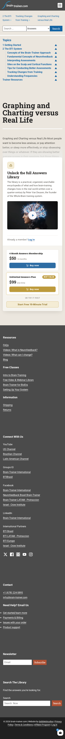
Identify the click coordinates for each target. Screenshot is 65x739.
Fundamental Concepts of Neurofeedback (30, 56)
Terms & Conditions (24, 724)
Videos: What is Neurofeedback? (20, 350)
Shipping (8, 405)
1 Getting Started (12, 45)
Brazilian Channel (12, 454)
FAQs (6, 345)
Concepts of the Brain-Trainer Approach (29, 52)
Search (56, 28)
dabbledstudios (46, 721)
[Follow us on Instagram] (30, 554)
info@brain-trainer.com (15, 597)
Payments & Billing (13, 617)
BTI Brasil (8, 531)
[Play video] (32, 215)
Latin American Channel (16, 458)
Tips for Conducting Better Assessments (29, 68)
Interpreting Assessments (21, 60)
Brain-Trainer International (17, 472)
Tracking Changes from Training (24, 72)
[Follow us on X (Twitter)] (5, 554)
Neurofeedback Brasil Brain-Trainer (21, 495)
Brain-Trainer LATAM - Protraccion (21, 499)
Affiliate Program (42, 724)
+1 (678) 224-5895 (13, 592)
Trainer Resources (13, 79)
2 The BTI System (12, 48)
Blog (5, 359)
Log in (31, 239)
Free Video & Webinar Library (18, 380)
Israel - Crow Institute (14, 504)
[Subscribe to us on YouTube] (24, 554)
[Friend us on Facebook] (11, 554)
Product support (11, 627)
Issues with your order (14, 622)
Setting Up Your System (15, 389)
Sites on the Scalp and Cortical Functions (29, 64)
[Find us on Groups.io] (18, 554)
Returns (7, 410)
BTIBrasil (8, 477)
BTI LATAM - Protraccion (16, 536)
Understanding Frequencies (22, 76)
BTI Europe (9, 540)
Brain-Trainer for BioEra (15, 384)
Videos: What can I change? (17, 354)
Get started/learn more (15, 612)
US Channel (9, 449)
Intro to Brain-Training (14, 375)
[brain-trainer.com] (14, 4)
